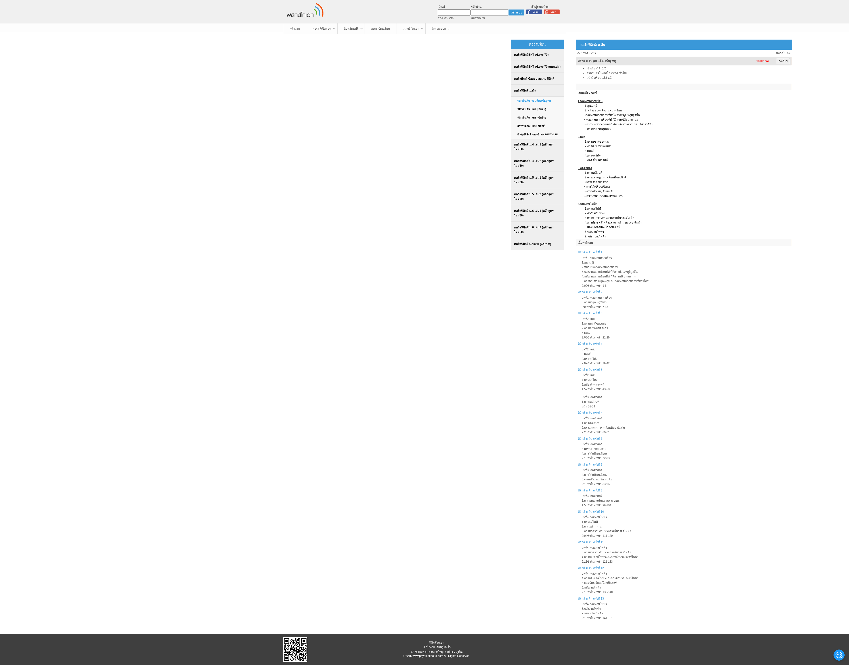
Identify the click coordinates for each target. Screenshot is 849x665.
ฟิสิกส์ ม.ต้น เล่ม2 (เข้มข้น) (531, 117)
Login (553, 12)
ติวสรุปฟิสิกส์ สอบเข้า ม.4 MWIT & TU (537, 134)
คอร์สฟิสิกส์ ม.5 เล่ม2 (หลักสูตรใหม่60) (534, 197)
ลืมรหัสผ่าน (478, 18)
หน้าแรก (294, 28)
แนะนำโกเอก (411, 28)
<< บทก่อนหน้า (586, 53)
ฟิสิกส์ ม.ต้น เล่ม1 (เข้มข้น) (531, 109)
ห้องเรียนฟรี (351, 28)
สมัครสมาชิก (446, 18)
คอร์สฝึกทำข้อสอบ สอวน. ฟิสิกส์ (534, 78)
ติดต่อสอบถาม (440, 28)
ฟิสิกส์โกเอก (436, 642)
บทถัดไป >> (783, 53)
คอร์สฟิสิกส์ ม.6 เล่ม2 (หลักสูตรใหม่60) (534, 230)
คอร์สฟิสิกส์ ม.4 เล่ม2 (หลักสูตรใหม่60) (534, 163)
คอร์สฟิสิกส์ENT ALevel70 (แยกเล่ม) (537, 66)
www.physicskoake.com (428, 655)
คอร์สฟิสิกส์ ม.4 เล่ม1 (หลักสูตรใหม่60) (534, 147)
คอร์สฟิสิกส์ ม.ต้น (525, 90)
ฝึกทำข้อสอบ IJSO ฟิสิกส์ (531, 126)
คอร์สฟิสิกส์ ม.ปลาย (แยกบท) (532, 244)
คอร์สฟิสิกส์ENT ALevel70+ (531, 54)
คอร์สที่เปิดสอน (321, 28)
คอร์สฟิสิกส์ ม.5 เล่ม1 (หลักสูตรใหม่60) (534, 180)
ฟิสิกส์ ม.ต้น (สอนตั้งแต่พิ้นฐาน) (534, 100)
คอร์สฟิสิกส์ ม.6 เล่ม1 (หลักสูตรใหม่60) (534, 213)
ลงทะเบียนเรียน (380, 28)
